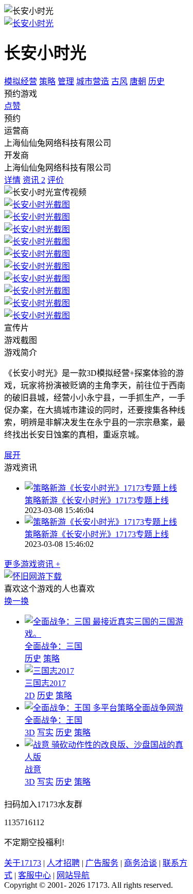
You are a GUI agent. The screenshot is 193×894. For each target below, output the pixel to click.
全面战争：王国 (53, 720)
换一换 (16, 601)
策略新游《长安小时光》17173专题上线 (97, 500)
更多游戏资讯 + (32, 564)
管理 (66, 81)
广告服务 (101, 863)
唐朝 (138, 81)
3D (30, 732)
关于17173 (22, 863)
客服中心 (34, 875)
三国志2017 (45, 683)
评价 (55, 180)
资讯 (34, 180)
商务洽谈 (140, 863)
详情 (12, 180)
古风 (119, 81)
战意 (33, 769)
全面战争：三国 (53, 646)
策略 (47, 81)
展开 (12, 455)
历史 (156, 81)
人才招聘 (63, 863)
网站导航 (73, 875)
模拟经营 (20, 81)
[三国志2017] (49, 671)
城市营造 (92, 81)
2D (30, 695)
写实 (45, 732)
